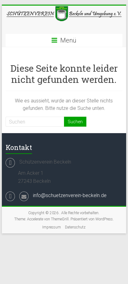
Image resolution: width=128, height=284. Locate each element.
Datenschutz (75, 227)
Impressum (51, 227)
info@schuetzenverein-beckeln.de (70, 195)
